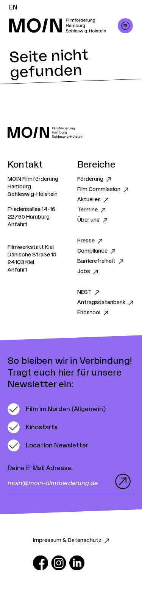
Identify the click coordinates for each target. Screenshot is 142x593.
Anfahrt (18, 224)
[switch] (57, 409)
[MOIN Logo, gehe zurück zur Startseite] (63, 25)
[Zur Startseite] (71, 132)
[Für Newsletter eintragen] (121, 481)
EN (13, 8)
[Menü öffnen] (125, 25)
